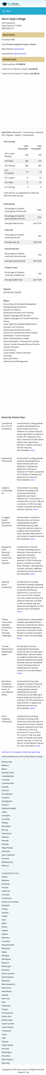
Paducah (5, 837)
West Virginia (7, 1059)
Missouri (5, 962)
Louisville (5, 819)
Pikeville (5, 840)
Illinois (4, 927)
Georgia (5, 912)
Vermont (5, 1048)
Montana (5, 970)
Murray (5, 830)
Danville (5, 787)
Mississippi (6, 966)
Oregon (5, 1009)
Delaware (6, 905)
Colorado (5, 894)
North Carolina (8, 973)
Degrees (9, 135)
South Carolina (8, 1023)
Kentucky (5, 937)
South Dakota (7, 1027)
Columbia (6, 779)
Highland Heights (9, 808)
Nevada (5, 995)
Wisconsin (6, 1056)
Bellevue (5, 765)
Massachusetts (8, 945)
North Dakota (7, 977)
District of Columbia (10, 902)
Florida (4, 909)
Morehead (6, 826)
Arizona (5, 887)
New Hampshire (8, 984)
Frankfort (6, 797)
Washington (7, 1052)
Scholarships (28, 135)
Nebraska (6, 980)
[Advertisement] (23, 103)
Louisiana (6, 941)
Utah (4, 1038)
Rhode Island (7, 1020)
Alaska (4, 877)
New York (6, 998)
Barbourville (7, 762)
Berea (4, 769)
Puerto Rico (6, 1016)
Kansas (5, 934)
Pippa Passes (7, 848)
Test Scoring (28, 132)
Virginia (5, 1041)
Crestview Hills (8, 783)
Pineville (5, 844)
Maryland (6, 948)
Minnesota (6, 959)
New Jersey (6, 988)
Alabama (5, 880)
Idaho (4, 923)
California (6, 891)
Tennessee (6, 1031)
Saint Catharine (8, 855)
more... (33, 450)
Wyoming (6, 1063)
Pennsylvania (7, 1013)
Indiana (5, 930)
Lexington (6, 815)
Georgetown (7, 801)
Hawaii (4, 916)
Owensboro (7, 833)
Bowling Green (8, 772)
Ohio (4, 1002)
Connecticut (7, 898)
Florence (5, 790)
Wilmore (5, 865)
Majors (18, 135)
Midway (5, 822)
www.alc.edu (19, 49)
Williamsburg (7, 862)
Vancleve (5, 858)
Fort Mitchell (7, 794)
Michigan (5, 955)
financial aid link (19, 53)
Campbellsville (8, 776)
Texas (4, 1034)
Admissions (16, 132)
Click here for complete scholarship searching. (21, 752)
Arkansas (5, 884)
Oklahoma (6, 1005)
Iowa (4, 920)
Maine (4, 952)
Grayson (5, 805)
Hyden (4, 812)
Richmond (6, 851)
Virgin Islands (7, 1045)
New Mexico (7, 991)
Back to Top (24, 1072)
